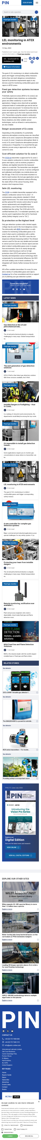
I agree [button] (10, 1136)
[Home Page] (5, 2)
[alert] (20, 1120)
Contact (4, 1087)
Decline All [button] (29, 1136)
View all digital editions (19, 855)
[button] (2, 1125)
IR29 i (19, 229)
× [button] (39, 1101)
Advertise (5, 1082)
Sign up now (27, 2)
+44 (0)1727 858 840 (12, 1039)
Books (4, 1089)
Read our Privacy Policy (30, 1122)
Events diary (6, 1085)
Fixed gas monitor (23, 54)
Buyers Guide (6, 1075)
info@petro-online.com (13, 1045)
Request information (12, 67)
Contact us (6, 274)
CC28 (7, 192)
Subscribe (5, 1080)
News (4, 1077)
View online (11, 847)
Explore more (7, 909)
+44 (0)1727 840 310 (12, 1042)
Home (4, 1072)
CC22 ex (8, 158)
